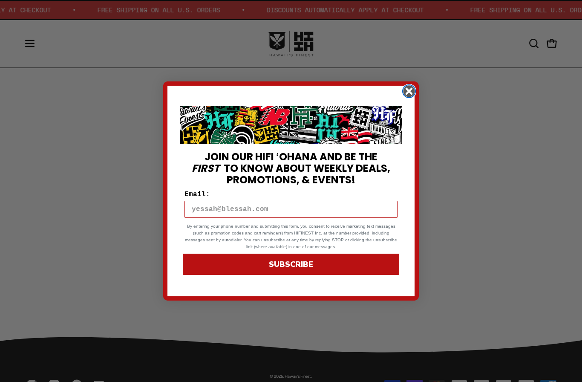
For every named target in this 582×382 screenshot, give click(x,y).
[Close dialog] (409, 91)
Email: (197, 194)
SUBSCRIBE (291, 264)
